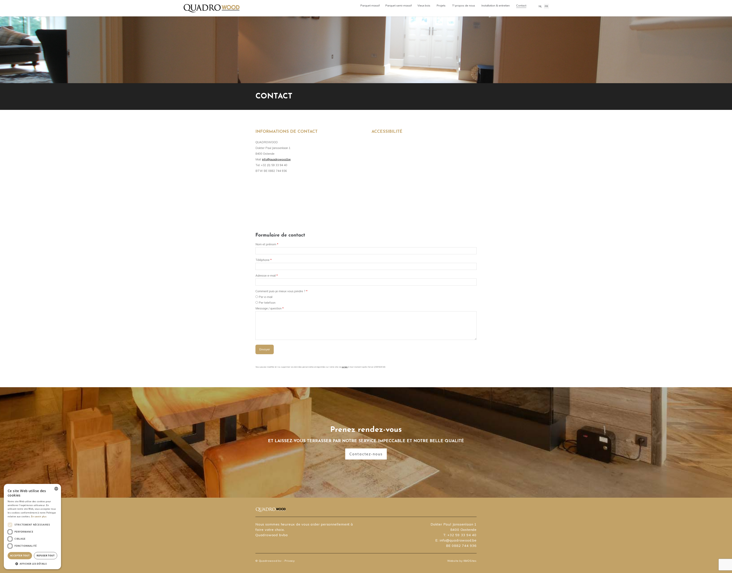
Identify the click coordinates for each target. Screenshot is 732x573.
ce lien (345, 367)
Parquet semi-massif (398, 5)
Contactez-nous (366, 454)
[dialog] (32, 526)
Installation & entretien (496, 5)
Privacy (290, 561)
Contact (521, 5)
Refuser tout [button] (46, 555)
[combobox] (56, 489)
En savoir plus (39, 516)
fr (546, 6)
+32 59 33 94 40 (462, 535)
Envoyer (264, 349)
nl (540, 6)
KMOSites (470, 561)
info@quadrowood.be (276, 159)
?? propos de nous (463, 5)
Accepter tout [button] (20, 555)
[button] (32, 563)
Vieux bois (423, 5)
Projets (441, 5)
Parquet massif (370, 5)
